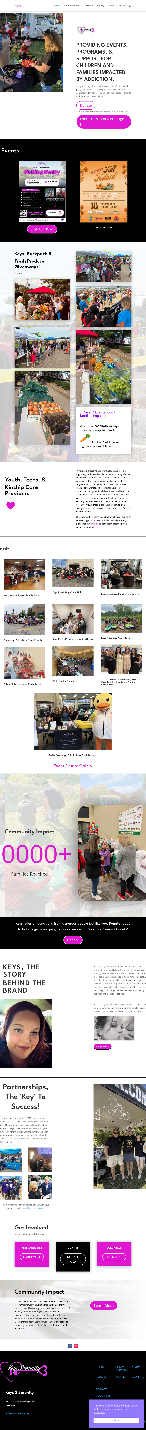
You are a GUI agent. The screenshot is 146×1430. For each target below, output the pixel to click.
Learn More (102, 1046)
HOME (102, 1367)
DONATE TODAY (73, 1259)
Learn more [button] (99, 1412)
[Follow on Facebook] (70, 1346)
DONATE (73, 1247)
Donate (86, 105)
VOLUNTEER (114, 1247)
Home (56, 6)
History (90, 6)
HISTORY (122, 1370)
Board (111, 6)
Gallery (100, 6)
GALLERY (104, 1377)
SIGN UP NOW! (42, 229)
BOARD (120, 1377)
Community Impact (73, 6)
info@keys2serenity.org (33, 1208)
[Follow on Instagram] (76, 1346)
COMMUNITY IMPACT (129, 1367)
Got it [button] (116, 1420)
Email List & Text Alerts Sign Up (102, 121)
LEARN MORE (32, 1257)
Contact (122, 6)
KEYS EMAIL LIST (32, 1247)
